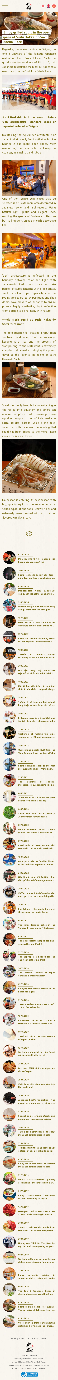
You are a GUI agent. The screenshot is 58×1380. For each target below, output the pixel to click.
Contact (44, 1338)
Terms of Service (32, 1338)
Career (13, 1338)
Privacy (21, 1338)
